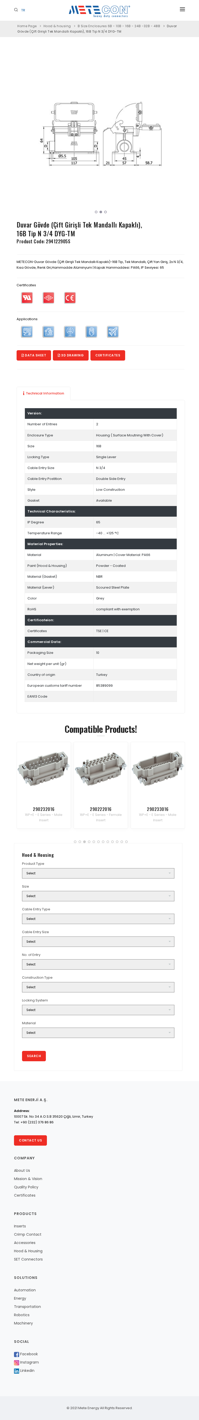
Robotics (22, 1314)
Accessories (24, 1242)
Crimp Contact (27, 1234)
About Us (22, 1170)
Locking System (35, 1000)
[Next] (180, 133)
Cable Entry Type (36, 909)
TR (23, 10)
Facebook (28, 1354)
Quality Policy (26, 1187)
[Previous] (22, 133)
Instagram (29, 1362)
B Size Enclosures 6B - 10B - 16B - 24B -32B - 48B (119, 26)
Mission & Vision (28, 1178)
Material (29, 1023)
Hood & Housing (28, 1251)
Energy (20, 1298)
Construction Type (37, 977)
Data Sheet (35, 355)
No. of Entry (31, 954)
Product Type (33, 863)
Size (25, 886)
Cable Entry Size (35, 931)
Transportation (27, 1306)
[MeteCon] (101, 134)
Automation (25, 1290)
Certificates (107, 355)
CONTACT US (30, 1140)
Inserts (20, 1226)
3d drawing (72, 355)
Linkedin (26, 1370)
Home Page (27, 26)
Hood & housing (57, 26)
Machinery (23, 1323)
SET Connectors (28, 1259)
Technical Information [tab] (45, 393)
